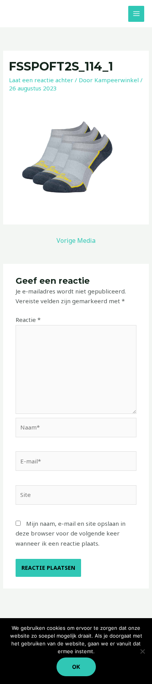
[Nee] (142, 651)
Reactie (28, 319)
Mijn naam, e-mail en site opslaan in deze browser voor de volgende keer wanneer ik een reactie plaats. (70, 533)
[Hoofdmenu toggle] (136, 14)
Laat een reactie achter (41, 80)
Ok (76, 666)
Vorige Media (76, 240)
